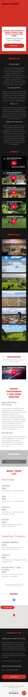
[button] (14, 345)
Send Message (14, 676)
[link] (10, 2)
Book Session (14, 45)
